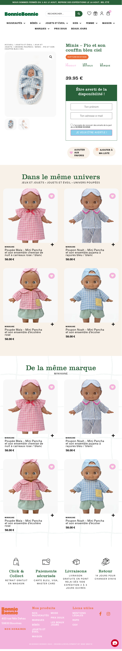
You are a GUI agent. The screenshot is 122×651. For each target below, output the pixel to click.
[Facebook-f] (100, 614)
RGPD (76, 620)
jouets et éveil (39, 630)
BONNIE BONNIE (83, 127)
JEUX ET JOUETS (33, 182)
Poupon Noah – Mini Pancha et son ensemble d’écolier (85, 331)
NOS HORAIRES (15, 629)
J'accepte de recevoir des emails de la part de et (91, 126)
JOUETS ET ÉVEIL (23, 45)
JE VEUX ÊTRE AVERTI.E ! (91, 132)
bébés (36, 624)
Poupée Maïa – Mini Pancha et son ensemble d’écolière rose (23, 332)
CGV (75, 624)
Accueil (9, 45)
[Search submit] (78, 14)
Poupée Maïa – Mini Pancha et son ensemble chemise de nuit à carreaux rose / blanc (24, 252)
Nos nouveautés (40, 614)
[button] (16, 23)
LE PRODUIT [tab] (71, 65)
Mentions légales (79, 614)
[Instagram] (108, 614)
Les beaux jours (57, 623)
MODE (54, 613)
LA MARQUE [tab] (105, 65)
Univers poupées (24, 47)
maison (37, 636)
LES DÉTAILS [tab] (88, 65)
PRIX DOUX (57, 617)
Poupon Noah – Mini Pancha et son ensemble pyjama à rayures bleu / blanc (85, 252)
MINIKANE (61, 373)
